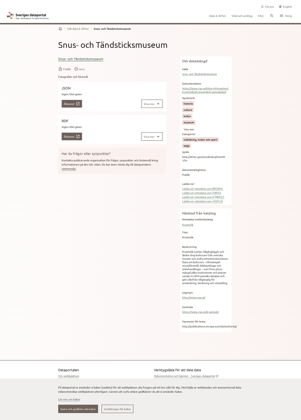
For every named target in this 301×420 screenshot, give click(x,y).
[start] (60, 28)
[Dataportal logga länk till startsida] (28, 15)
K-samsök (187, 224)
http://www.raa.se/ (193, 297)
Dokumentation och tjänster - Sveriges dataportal (186, 376)
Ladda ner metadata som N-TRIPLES (203, 197)
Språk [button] (185, 152)
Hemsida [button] (187, 307)
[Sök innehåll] (271, 15)
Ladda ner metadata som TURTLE (201, 192)
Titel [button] (185, 232)
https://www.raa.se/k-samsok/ (200, 311)
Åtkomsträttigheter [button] (194, 170)
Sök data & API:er (78, 28)
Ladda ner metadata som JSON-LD (202, 201)
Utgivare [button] (187, 292)
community (69, 168)
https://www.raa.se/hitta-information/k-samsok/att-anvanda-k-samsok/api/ (205, 90)
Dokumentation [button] (191, 83)
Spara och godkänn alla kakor (78, 409)
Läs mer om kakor (69, 399)
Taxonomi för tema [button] (193, 321)
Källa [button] (185, 69)
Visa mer (189, 129)
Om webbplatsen (68, 376)
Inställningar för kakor (117, 409)
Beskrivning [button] (189, 247)
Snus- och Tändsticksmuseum (80, 59)
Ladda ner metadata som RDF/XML (202, 188)
